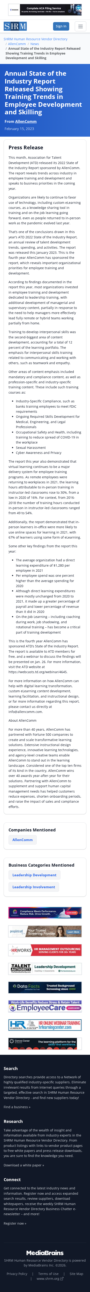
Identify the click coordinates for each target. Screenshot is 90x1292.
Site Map (76, 1274)
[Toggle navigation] (80, 26)
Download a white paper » (24, 1165)
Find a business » (17, 1107)
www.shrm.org (48, 1278)
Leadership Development (34, 875)
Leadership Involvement (33, 887)
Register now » (15, 1223)
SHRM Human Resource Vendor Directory (35, 39)
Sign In (61, 26)
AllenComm (17, 44)
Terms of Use (48, 1274)
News (34, 44)
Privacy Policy (17, 1274)
